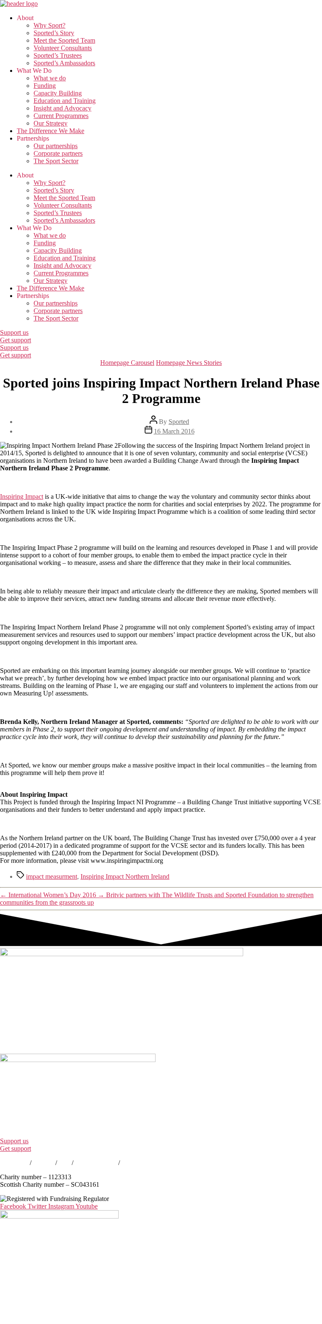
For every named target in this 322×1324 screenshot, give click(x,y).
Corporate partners (58, 153)
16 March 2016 (174, 431)
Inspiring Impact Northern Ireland (124, 876)
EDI (64, 1162)
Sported (179, 421)
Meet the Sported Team (64, 40)
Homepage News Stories (189, 362)
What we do (50, 78)
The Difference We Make (50, 130)
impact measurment (51, 876)
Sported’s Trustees (58, 55)
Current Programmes (61, 115)
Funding (45, 85)
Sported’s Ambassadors (64, 63)
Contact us (14, 1162)
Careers (132, 1162)
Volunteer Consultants (63, 47)
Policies (43, 1162)
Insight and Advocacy (62, 108)
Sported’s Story (54, 32)
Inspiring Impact (21, 496)
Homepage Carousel (127, 362)
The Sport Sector (56, 160)
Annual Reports (96, 1162)
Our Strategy (51, 123)
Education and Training (65, 100)
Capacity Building (58, 93)
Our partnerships (56, 145)
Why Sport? (49, 25)
